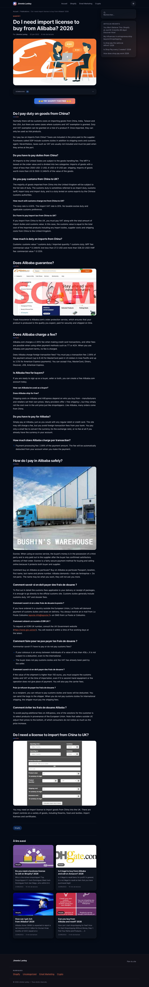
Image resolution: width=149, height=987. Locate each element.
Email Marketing (85, 4)
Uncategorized (30, 974)
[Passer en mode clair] (133, 3)
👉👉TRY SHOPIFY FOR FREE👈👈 (55, 101)
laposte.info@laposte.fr (39, 615)
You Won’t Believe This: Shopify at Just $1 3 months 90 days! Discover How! (116, 30)
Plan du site (131, 961)
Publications (24, 11)
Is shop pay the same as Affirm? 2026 (113, 44)
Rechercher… (108, 15)
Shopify (73, 4)
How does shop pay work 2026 (116, 53)
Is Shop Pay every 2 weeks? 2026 (117, 49)
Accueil (64, 4)
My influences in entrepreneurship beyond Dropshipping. (117, 37)
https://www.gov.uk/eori (25, 630)
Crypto (98, 4)
